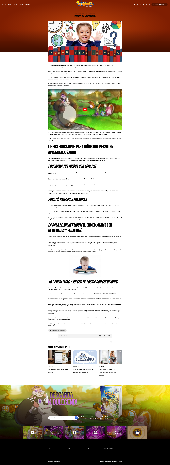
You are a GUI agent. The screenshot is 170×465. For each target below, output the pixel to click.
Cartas (10, 4)
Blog (21, 4)
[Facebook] (134, 4)
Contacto (27, 4)
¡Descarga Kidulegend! (160, 4)
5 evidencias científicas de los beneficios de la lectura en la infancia (108, 373)
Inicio (4, 4)
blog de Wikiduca (63, 324)
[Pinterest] (140, 4)
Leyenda (16, 4)
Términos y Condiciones (105, 461)
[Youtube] (143, 4)
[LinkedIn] (109, 335)
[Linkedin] (146, 4)
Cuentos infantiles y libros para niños (57, 330)
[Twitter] (137, 4)
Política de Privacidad (117, 461)
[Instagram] (149, 4)
